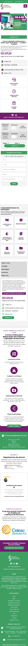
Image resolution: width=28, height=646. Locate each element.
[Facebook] (11, 563)
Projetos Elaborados (14, 611)
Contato (14, 618)
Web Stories (14, 615)
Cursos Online (14, 607)
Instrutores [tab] (4, 272)
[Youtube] (17, 563)
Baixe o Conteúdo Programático (14, 117)
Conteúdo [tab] (4, 266)
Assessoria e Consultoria (14, 600)
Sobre (14, 598)
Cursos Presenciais (14, 609)
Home (14, 596)
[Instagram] (14, 563)
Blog (14, 613)
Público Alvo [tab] (5, 275)
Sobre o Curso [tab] (5, 263)
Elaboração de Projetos (14, 605)
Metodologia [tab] (5, 269)
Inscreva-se (14, 37)
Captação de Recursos (14, 603)
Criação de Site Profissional (9, 645)
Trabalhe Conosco (14, 620)
